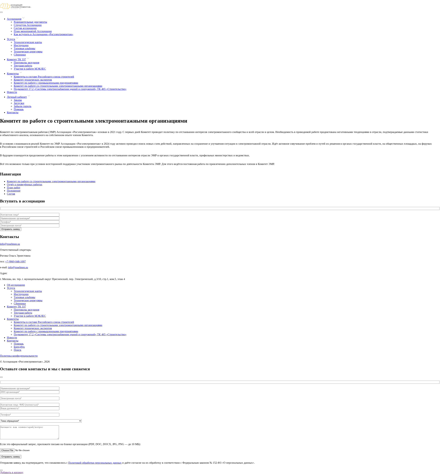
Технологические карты (28, 42)
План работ (13, 187)
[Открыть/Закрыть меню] (1, 12)
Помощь (19, 109)
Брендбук (19, 346)
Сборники (20, 54)
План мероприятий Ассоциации (33, 31)
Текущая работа (23, 65)
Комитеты (13, 73)
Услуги (11, 39)
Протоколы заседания (26, 62)
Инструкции (21, 45)
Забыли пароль (22, 106)
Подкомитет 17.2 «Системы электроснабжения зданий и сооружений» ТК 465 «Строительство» (70, 89)
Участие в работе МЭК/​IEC (30, 68)
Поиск (17, 349)
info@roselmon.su (10, 244)
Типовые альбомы (24, 48)
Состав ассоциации (25, 28)
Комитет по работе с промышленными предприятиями (46, 82)
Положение (13, 190)
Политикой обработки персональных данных (95, 462)
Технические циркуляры (28, 51)
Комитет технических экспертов (33, 79)
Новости (12, 92)
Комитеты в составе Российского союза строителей (44, 76)
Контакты (12, 112)
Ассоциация (14, 18)
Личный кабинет (17, 96)
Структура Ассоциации (28, 25)
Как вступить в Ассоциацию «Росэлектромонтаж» (43, 34)
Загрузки (19, 103)
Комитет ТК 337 (16, 59)
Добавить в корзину (11, 472)
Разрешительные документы (30, 21)
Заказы (18, 100)
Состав (11, 193)
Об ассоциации (16, 284)
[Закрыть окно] (1, 377)
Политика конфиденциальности (19, 355)
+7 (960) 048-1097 (15, 261)
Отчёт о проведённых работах (24, 184)
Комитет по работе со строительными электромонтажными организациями (58, 85)
